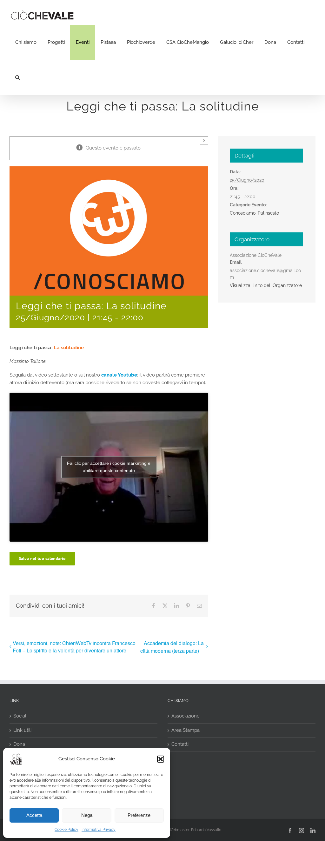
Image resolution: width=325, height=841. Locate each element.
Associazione (185, 716)
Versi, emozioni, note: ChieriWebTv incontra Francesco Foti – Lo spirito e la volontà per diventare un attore (74, 646)
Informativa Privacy (99, 829)
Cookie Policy (66, 829)
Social (19, 716)
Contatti (180, 744)
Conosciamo (242, 213)
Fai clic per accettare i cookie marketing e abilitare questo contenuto (108, 467)
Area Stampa (185, 730)
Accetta (34, 815)
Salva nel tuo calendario (42, 558)
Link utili (22, 730)
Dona (19, 744)
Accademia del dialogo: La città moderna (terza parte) (172, 646)
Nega (86, 815)
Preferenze (139, 815)
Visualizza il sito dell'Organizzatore (266, 285)
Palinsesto (268, 213)
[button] (160, 759)
